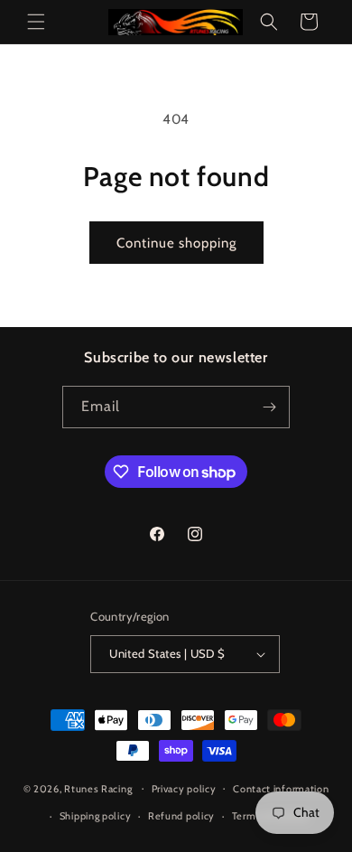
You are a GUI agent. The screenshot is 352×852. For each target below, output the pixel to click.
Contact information (281, 788)
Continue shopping (176, 243)
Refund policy (181, 816)
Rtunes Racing (98, 788)
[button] (36, 22)
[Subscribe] (269, 407)
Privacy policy (184, 788)
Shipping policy (96, 816)
